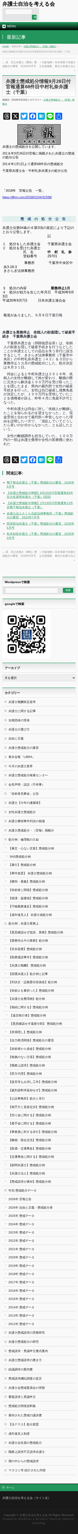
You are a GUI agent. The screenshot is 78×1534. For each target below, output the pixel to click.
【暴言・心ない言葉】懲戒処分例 (31, 848)
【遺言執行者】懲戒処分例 (28, 1015)
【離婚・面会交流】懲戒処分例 (29, 1140)
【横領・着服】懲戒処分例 (26, 881)
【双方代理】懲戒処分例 (25, 1073)
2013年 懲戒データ (21, 1315)
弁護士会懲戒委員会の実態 (26, 1387)
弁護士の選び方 (19, 729)
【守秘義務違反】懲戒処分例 (28, 906)
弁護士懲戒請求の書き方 (25, 1360)
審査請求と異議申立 (22, 1397)
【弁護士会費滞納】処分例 (26, 998)
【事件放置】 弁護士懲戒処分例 (30, 873)
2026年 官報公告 (19, 1199)
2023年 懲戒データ (21, 1232)
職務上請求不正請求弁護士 (26, 1452)
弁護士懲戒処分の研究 (23, 1341)
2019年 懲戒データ (21, 1265)
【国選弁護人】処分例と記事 (28, 974)
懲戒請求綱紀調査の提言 (25, 1378)
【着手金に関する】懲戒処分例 (29, 1123)
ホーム (10, 1487)
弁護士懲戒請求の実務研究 (26, 1332)
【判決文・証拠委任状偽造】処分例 (32, 982)
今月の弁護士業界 (20, 766)
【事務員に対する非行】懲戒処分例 (32, 1132)
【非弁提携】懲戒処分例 (25, 949)
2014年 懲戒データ (21, 1307)
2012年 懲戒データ (21, 1324)
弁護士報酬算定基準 (22, 702)
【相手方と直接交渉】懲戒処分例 (31, 1107)
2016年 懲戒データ (21, 1290)
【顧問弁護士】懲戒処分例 (26, 1165)
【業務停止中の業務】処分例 (28, 940)
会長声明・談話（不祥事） (26, 784)
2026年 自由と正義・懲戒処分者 (30, 1207)
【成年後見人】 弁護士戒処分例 (30, 915)
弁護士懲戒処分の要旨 (23, 747)
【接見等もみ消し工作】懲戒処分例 (32, 1082)
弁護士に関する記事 (22, 711)
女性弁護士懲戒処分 (22, 812)
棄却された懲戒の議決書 (25, 1415)
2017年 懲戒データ (21, 1282)
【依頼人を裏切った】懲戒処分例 (31, 990)
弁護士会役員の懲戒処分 (25, 1442)
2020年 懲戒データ (21, 1257)
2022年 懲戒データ (21, 1240)
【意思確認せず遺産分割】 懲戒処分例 (36, 1023)
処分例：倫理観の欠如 (23, 839)
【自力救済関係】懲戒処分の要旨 (31, 1040)
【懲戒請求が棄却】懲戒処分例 (29, 1181)
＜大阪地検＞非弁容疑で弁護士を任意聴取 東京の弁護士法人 (57, 66)
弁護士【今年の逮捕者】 (25, 802)
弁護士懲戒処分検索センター (28, 775)
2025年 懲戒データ (21, 1215)
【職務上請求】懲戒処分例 (26, 1065)
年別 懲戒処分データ (22, 1190)
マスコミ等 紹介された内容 (27, 1470)
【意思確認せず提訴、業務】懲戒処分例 (35, 932)
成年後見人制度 (19, 1433)
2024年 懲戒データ (21, 1224)
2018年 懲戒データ (21, 1274)
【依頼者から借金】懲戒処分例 (29, 1048)
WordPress (25, 1519)
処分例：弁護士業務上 (23, 923)
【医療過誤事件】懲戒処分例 (28, 957)
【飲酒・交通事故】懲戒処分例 (29, 1148)
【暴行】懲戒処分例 (22, 865)
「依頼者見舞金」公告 (23, 793)
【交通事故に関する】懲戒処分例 (31, 1156)
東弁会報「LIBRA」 (21, 757)
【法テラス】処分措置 (23, 1424)
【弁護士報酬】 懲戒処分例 (27, 965)
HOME (5, 46)
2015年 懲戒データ (21, 1299)
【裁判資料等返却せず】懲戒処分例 (32, 1090)
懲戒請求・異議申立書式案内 (28, 1351)
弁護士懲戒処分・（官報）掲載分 (40, 46)
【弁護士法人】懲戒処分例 (26, 1173)
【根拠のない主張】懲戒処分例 (29, 1057)
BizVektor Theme (46, 1519)
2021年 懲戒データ (21, 1249)
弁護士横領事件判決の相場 (26, 821)
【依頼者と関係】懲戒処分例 (28, 890)
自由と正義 (16, 738)
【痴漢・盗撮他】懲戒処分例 (28, 898)
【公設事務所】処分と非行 (26, 1098)
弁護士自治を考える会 (28, 4)
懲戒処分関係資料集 (22, 1406)
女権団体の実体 (19, 720)
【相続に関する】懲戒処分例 (28, 1007)
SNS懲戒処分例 (20, 856)
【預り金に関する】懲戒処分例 (29, 1115)
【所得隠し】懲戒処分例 (25, 1032)
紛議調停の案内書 (20, 1369)
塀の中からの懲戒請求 (23, 1461)
